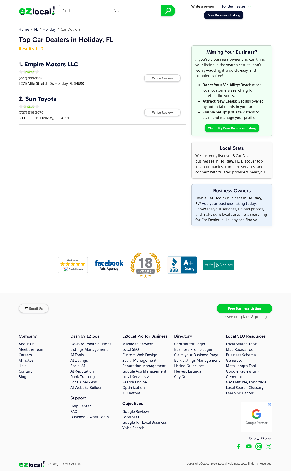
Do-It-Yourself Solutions (90, 343)
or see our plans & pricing (244, 316)
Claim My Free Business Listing (232, 128)
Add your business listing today (229, 203)
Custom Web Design (139, 354)
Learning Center (240, 393)
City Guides (183, 376)
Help (23, 365)
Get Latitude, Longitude (246, 382)
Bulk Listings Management (197, 360)
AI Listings (79, 360)
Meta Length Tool (241, 365)
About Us (27, 343)
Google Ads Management (144, 371)
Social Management (139, 360)
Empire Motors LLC (51, 64)
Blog (22, 376)
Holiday (49, 29)
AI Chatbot (131, 393)
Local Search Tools (242, 343)
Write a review (203, 6)
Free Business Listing (244, 308)
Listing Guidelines (189, 365)
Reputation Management (144, 365)
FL (36, 29)
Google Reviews (136, 411)
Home (24, 29)
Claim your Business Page (196, 354)
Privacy (53, 464)
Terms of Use (71, 464)
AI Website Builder (86, 387)
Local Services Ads (137, 376)
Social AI (77, 365)
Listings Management (89, 349)
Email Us (36, 308)
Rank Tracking (82, 376)
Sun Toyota (41, 99)
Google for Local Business (144, 422)
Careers (25, 354)
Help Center (80, 405)
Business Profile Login (193, 349)
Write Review (162, 78)
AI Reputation (82, 371)
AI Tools (77, 354)
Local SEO (130, 349)
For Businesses (234, 6)
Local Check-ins (83, 382)
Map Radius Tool (240, 349)
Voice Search (133, 427)
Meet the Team (31, 349)
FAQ (74, 411)
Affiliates (26, 360)
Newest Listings (187, 371)
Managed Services (138, 343)
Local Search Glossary (244, 387)
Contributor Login (189, 343)
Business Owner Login (89, 416)
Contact (25, 371)
